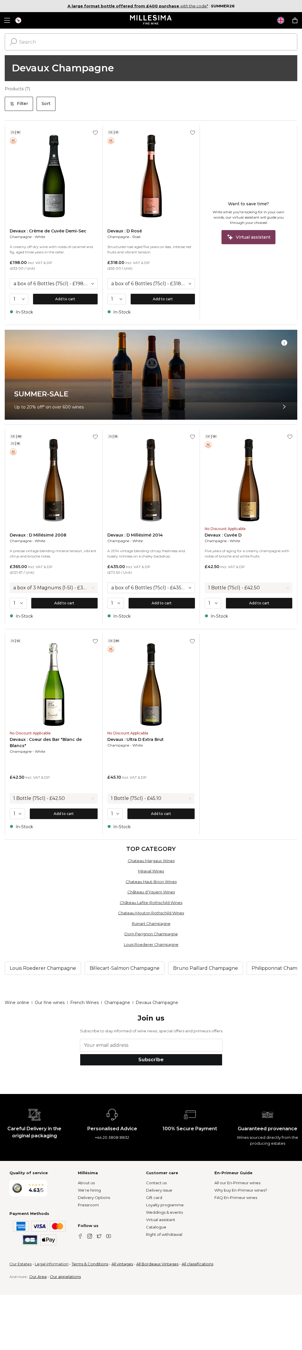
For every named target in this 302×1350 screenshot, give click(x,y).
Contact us (156, 1182)
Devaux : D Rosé (124, 231)
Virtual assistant (160, 1219)
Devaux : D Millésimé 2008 (38, 535)
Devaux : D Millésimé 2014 (135, 535)
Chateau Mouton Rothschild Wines (151, 913)
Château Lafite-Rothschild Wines (151, 902)
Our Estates (20, 1264)
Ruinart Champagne (151, 923)
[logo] (151, 20)
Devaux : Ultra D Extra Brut (135, 739)
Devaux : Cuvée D (223, 535)
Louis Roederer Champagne (151, 944)
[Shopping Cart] (294, 20)
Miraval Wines (151, 871)
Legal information (51, 1264)
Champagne (21, 236)
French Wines (84, 1002)
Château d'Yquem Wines (151, 892)
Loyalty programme (165, 1205)
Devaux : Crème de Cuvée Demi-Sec (48, 231)
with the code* (138, 6)
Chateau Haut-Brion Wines (151, 881)
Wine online (17, 1002)
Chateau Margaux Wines (151, 860)
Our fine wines (50, 1002)
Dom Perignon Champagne (151, 933)
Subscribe (151, 1059)
